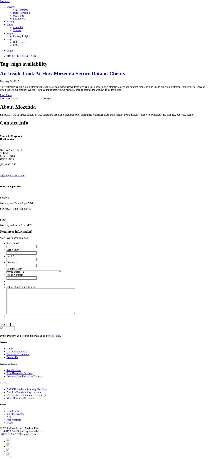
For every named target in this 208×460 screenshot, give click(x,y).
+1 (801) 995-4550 (10, 431)
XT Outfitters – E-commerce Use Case (26, 395)
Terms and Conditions (17, 354)
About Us (18, 27)
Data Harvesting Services (19, 373)
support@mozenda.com (12, 175)
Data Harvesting (21, 12)
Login (9, 50)
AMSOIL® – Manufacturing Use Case (26, 389)
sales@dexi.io (28, 434)
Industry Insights (21, 36)
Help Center (19, 42)
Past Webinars (13, 419)
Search (47, 98)
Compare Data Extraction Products (24, 376)
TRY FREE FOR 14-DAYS (21, 56)
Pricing (10, 21)
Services (10, 7)
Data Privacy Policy (16, 351)
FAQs (16, 45)
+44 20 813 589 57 (10, 434)
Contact (17, 30)
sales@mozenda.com (32, 431)
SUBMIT (5, 324)
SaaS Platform (20, 9)
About (9, 24)
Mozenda (5, 1)
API (8, 416)
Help (9, 39)
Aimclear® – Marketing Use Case (23, 392)
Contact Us (12, 357)
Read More (6, 95)
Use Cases (18, 15)
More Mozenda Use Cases (20, 398)
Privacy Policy (53, 335)
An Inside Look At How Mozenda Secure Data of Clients (62, 73)
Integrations (19, 18)
